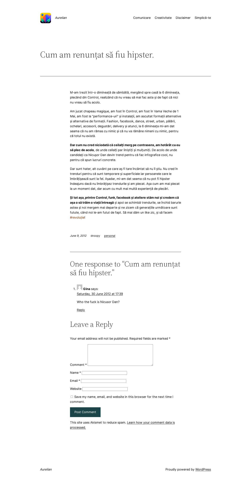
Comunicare (142, 18)
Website (75, 389)
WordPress (203, 469)
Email (75, 380)
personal (109, 235)
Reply (81, 310)
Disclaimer (183, 18)
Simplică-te (203, 18)
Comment (78, 365)
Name (75, 372)
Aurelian (61, 18)
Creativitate (163, 18)
